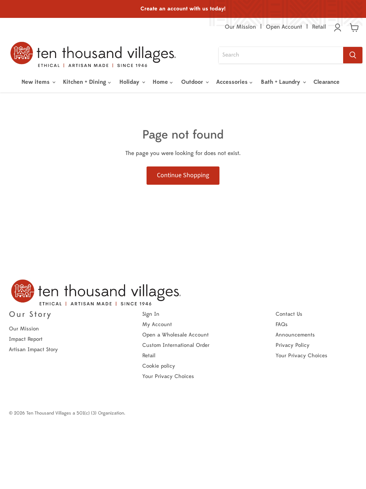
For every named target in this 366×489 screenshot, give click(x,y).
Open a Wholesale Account (175, 334)
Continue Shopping (183, 175)
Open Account (284, 26)
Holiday (130, 82)
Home (161, 82)
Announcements (295, 334)
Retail (319, 26)
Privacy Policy (293, 345)
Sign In (150, 314)
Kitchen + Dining (85, 82)
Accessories (232, 82)
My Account (157, 324)
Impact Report (26, 339)
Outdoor (193, 82)
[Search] (352, 55)
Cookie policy (158, 366)
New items (36, 82)
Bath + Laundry (281, 82)
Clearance (326, 82)
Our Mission (240, 26)
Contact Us (289, 314)
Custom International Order (175, 345)
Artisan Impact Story (33, 349)
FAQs (282, 324)
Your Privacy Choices (168, 376)
